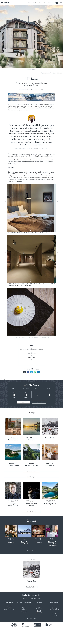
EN (57, 2)
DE (55, 2)
